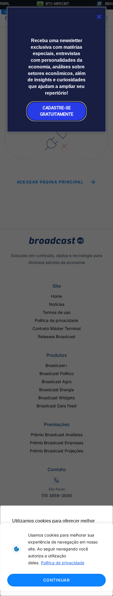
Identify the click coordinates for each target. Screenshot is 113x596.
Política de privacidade (62, 562)
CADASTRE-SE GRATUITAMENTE (56, 111)
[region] (56, 557)
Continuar (56, 580)
